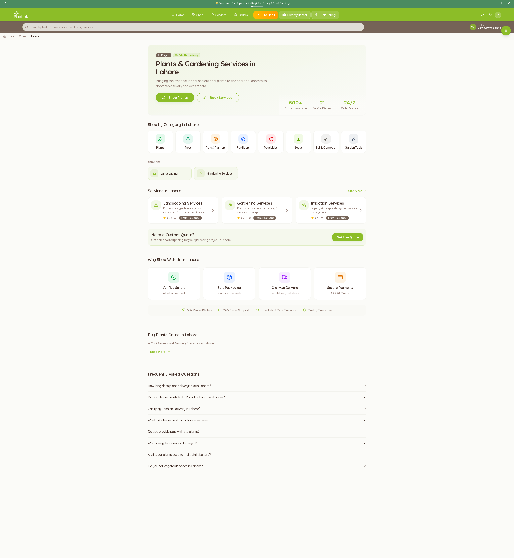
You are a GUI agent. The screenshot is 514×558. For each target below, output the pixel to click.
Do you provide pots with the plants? (173, 432)
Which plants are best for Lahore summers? (178, 420)
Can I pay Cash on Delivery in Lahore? (174, 409)
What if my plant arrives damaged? (172, 443)
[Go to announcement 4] (258, 6)
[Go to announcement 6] (262, 6)
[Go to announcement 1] (252, 6)
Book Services (221, 97)
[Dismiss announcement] (509, 3)
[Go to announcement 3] (256, 6)
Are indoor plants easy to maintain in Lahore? (179, 455)
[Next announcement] (502, 3)
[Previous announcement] (5, 3)
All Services (355, 191)
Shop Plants (178, 97)
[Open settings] (506, 30)
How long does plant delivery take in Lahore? (179, 386)
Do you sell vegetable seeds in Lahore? (175, 466)
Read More (157, 351)
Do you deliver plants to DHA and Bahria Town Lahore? (186, 397)
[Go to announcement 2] (254, 6)
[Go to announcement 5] (260, 6)
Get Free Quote (348, 237)
